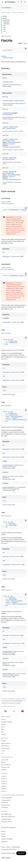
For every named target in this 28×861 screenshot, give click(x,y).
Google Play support (6, 819)
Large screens (4, 759)
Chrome (3, 834)
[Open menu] (2, 2)
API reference (6, 7)
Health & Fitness (5, 745)
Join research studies (6, 821)
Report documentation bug (8, 816)
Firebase (3, 836)
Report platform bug (6, 814)
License (8, 847)
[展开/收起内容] (8, 16)
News (2, 729)
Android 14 (4, 783)
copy (4, 127)
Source (3, 727)
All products (4, 841)
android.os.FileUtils (8, 57)
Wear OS (3, 762)
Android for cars (5, 767)
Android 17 (4, 776)
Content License (19, 700)
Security (3, 724)
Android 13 (4, 786)
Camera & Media (5, 748)
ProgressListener (8, 82)
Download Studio (5, 805)
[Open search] (18, 2)
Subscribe (21, 853)
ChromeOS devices (6, 764)
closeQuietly (7, 100)
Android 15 (4, 781)
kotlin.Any (3, 56)
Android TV (4, 769)
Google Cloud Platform (7, 839)
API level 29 (8, 36)
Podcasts (3, 734)
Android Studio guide (6, 797)
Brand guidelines (16, 847)
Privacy (3, 750)
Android (3, 719)
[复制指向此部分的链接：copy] (6, 330)
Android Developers (5, 12)
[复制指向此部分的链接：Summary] (11, 68)
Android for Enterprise (6, 722)
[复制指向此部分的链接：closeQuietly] (11, 198)
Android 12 (4, 788)
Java (25, 43)
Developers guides (5, 800)
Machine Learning (5, 743)
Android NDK (4, 807)
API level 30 (11, 203)
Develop (14, 12)
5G (2, 753)
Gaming (3, 740)
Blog (2, 731)
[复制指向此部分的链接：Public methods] (16, 192)
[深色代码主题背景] (26, 48)
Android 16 (4, 778)
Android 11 (3, 791)
